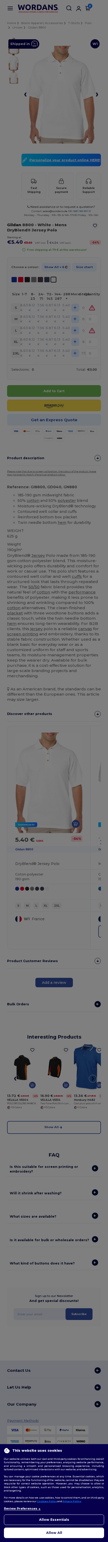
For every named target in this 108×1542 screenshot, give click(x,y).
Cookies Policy (47, 1501)
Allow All (54, 1533)
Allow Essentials (54, 1520)
